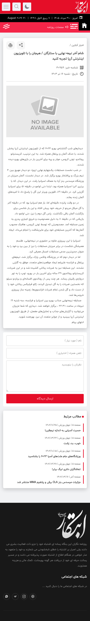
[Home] (84, 26)
